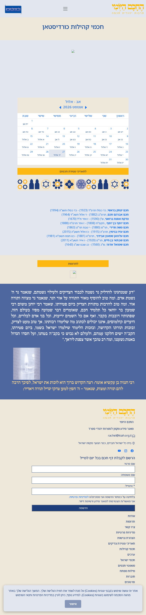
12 (74, 138)
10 (106, 138)
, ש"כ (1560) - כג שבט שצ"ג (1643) (97, 244)
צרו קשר (130, 527)
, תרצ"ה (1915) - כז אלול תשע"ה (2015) (95, 232)
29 (27, 153)
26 (74, 153)
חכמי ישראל (127, 560)
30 (122, 161)
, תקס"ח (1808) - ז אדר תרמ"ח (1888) (95, 223)
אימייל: (130, 486)
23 (122, 153)
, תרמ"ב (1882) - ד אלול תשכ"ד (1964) (95, 214)
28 (42, 153)
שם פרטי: (129, 464)
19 (74, 145)
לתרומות (73, 264)
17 (106, 145)
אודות (131, 516)
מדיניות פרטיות (125, 532)
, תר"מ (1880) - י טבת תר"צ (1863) (98, 227)
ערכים (131, 554)
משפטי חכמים (126, 566)
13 (60, 138)
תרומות (130, 521)
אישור (73, 604)
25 (90, 153)
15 (27, 138)
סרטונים (130, 582)
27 (59, 153)
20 (59, 145)
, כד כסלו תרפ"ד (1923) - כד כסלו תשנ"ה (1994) (89, 210)
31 (106, 161)
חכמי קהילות (127, 549)
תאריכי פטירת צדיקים (121, 543)
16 (122, 145)
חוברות (130, 576)
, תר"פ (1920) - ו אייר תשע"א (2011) (95, 240)
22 (27, 145)
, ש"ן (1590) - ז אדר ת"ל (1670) (98, 219)
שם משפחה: (128, 475)
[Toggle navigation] (65, 8)
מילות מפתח (127, 571)
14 (43, 138)
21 (43, 145)
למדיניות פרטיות (78, 497)
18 (90, 145)
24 (106, 153)
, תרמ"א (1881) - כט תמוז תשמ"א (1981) (88, 236)
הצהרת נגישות (126, 538)
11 (90, 138)
